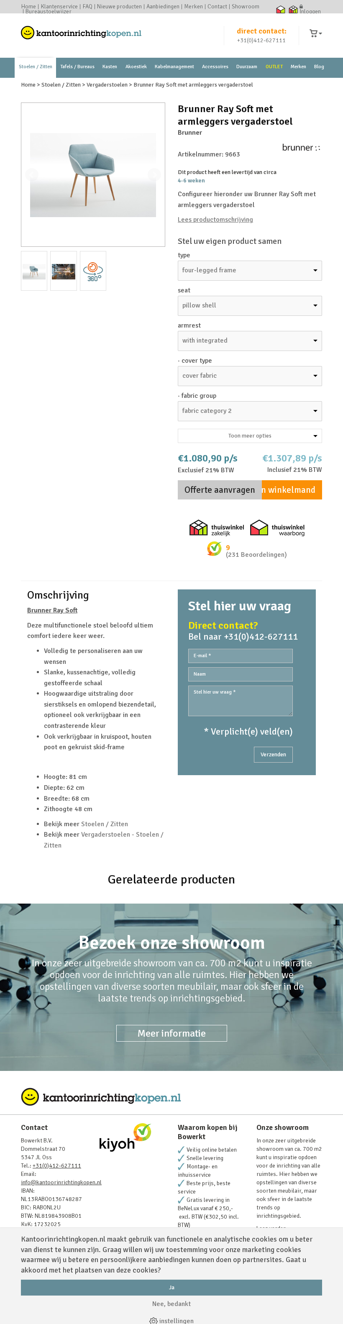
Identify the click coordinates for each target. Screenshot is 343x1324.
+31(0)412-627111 (261, 40)
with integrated (205, 340)
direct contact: (262, 31)
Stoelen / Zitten (35, 67)
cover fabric (199, 375)
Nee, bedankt (171, 1304)
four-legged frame (209, 270)
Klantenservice (59, 6)
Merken (193, 6)
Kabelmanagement (174, 67)
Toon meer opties (249, 435)
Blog (319, 67)
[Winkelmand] (316, 33)
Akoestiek (136, 67)
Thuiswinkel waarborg (280, 9)
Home (28, 6)
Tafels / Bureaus (77, 67)
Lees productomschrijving (215, 219)
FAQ (87, 6)
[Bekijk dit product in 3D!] (93, 271)
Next (154, 175)
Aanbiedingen (162, 6)
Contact (217, 6)
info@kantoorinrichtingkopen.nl (61, 1182)
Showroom (245, 6)
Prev (31, 175)
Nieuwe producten (119, 6)
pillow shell (199, 305)
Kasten (109, 67)
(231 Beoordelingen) (256, 555)
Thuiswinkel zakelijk (293, 9)
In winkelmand (287, 489)
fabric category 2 (207, 411)
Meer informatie (172, 1033)
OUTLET (274, 67)
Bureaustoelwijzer (49, 11)
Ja (171, 1287)
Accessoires (215, 67)
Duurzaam (246, 67)
